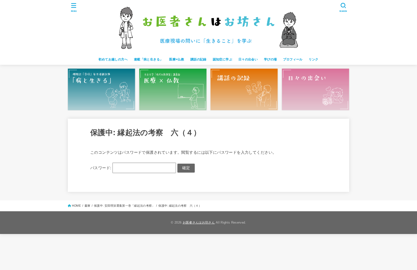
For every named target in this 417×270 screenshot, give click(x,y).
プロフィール (292, 59)
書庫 (87, 205)
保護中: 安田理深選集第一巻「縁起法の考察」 (124, 205)
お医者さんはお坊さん (199, 222)
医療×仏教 (176, 59)
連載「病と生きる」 (148, 59)
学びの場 (270, 59)
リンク (313, 59)
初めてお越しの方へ (113, 59)
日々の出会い (248, 59)
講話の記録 (198, 59)
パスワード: (101, 168)
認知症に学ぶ (222, 59)
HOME (76, 205)
